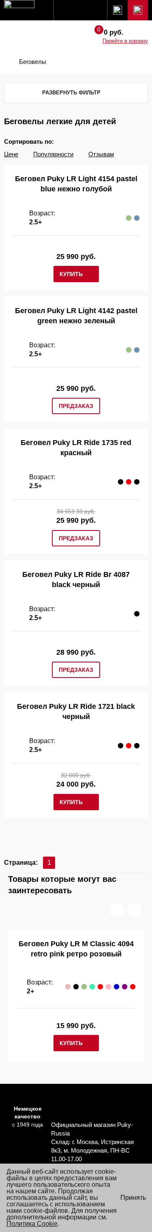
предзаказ (76, 406)
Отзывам (101, 154)
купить (71, 274)
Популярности (53, 154)
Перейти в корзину (125, 41)
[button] (116, 910)
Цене (11, 154)
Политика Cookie (32, 1223)
